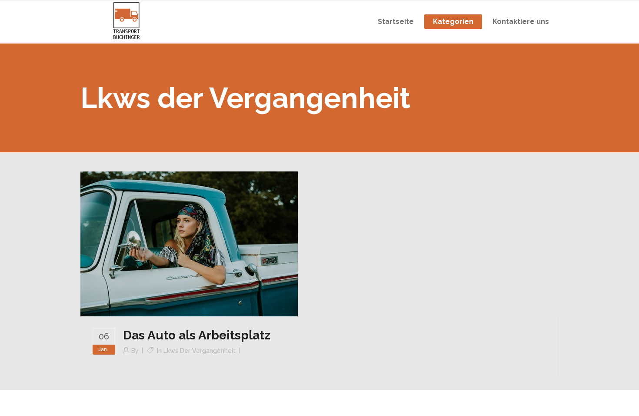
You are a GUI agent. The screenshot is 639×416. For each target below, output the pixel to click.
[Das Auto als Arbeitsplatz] (189, 243)
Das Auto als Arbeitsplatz (196, 335)
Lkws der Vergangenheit (199, 350)
